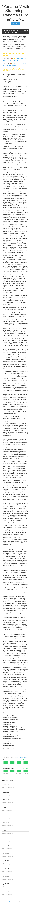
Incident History (6, 901)
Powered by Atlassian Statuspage (21, 901)
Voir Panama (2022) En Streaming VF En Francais (15, 59)
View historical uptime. (22, 757)
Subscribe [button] (25, 30)
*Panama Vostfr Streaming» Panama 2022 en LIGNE (11, 31)
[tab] (3, 762)
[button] (15, 23)
